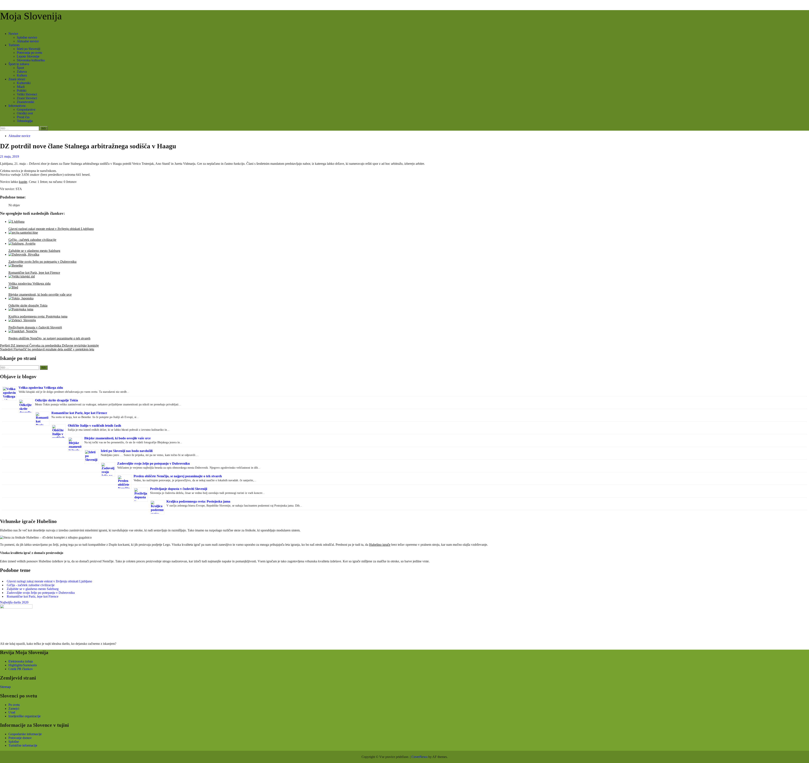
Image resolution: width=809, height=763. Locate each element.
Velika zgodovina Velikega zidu (41, 387)
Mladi (21, 87)
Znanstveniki (25, 102)
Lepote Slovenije (28, 56)
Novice (13, 33)
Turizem (13, 45)
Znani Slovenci (27, 98)
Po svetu (14, 705)
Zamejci (13, 708)
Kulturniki (24, 83)
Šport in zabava (18, 64)
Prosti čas (23, 117)
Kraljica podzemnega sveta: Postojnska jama (198, 501)
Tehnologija (25, 121)
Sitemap (5, 687)
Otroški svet (25, 113)
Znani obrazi (16, 79)
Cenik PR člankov (20, 669)
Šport (20, 68)
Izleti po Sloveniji (28, 49)
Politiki (21, 90)
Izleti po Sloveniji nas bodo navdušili (127, 451)
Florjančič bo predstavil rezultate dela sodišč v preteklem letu (47, 349)
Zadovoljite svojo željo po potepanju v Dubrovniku (153, 463)
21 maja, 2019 (9, 156)
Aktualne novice (28, 41)
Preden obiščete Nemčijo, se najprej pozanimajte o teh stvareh (178, 476)
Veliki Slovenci (27, 94)
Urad (11, 712)
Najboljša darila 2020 (14, 602)
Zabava (22, 71)
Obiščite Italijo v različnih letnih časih (94, 425)
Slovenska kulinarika (31, 60)
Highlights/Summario (22, 665)
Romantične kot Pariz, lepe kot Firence (79, 413)
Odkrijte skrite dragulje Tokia (56, 400)
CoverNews (419, 757)
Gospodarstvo (26, 109)
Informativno (17, 105)
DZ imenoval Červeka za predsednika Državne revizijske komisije (49, 345)
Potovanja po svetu (29, 52)
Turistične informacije (22, 745)
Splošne (13, 741)
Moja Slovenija (31, 15)
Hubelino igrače (379, 544)
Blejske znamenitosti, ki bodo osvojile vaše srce (117, 438)
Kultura (22, 75)
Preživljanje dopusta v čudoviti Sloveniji (178, 489)
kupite (23, 182)
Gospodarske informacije (25, 734)
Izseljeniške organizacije (24, 716)
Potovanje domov (20, 738)
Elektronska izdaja (20, 661)
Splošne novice (27, 37)
